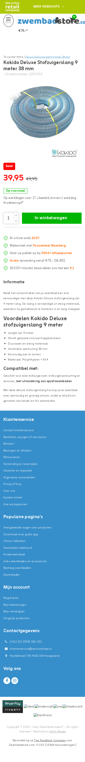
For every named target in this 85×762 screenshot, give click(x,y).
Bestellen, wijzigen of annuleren (24, 437)
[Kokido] (65, 153)
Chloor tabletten (14, 541)
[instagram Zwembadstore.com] (14, 680)
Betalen (8, 443)
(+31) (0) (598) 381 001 (25, 641)
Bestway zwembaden (17, 568)
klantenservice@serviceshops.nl (31, 648)
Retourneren (11, 457)
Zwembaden (11, 574)
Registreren (11, 598)
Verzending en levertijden (20, 464)
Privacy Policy (12, 484)
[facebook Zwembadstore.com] (6, 680)
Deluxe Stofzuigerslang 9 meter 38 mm (47, 57)
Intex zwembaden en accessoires (25, 561)
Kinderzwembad (14, 554)
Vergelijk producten (16, 618)
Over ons (9, 491)
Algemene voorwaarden (19, 477)
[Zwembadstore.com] (12, 6)
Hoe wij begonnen (15, 504)
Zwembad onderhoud (17, 548)
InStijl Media (57, 731)
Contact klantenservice (18, 430)
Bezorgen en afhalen (17, 450)
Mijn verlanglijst (13, 611)
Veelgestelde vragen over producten (27, 527)
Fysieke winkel (12, 497)
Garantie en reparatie (17, 470)
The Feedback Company (50, 740)
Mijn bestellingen (15, 604)
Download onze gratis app (20, 534)
